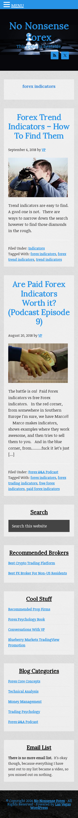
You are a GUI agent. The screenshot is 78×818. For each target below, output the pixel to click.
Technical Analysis (23, 691)
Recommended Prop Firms (29, 609)
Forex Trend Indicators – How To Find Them (39, 126)
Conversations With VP (26, 629)
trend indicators (49, 259)
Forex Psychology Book (26, 619)
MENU (17, 5)
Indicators (36, 248)
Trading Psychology (24, 711)
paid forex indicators (43, 488)
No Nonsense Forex (39, 31)
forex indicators (43, 254)
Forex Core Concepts (24, 681)
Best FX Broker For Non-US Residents (37, 573)
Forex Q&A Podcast (43, 472)
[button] (7, 5)
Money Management (25, 701)
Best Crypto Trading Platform (31, 563)
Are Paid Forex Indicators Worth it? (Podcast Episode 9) (39, 302)
